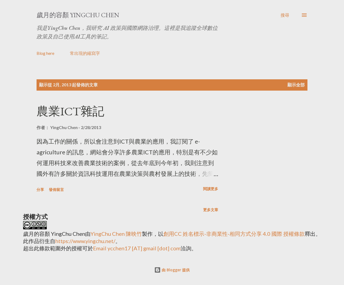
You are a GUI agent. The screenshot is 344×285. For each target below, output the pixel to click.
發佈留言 (56, 189)
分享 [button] (40, 189)
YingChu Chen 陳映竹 (116, 233)
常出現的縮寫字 (85, 53)
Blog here (45, 53)
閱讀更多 (210, 188)
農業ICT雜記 (70, 111)
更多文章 (210, 209)
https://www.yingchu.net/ (85, 241)
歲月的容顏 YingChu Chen (78, 15)
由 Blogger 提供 (175, 269)
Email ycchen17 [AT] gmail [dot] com (137, 248)
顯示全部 (296, 84)
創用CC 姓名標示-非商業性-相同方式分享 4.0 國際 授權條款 (234, 233)
